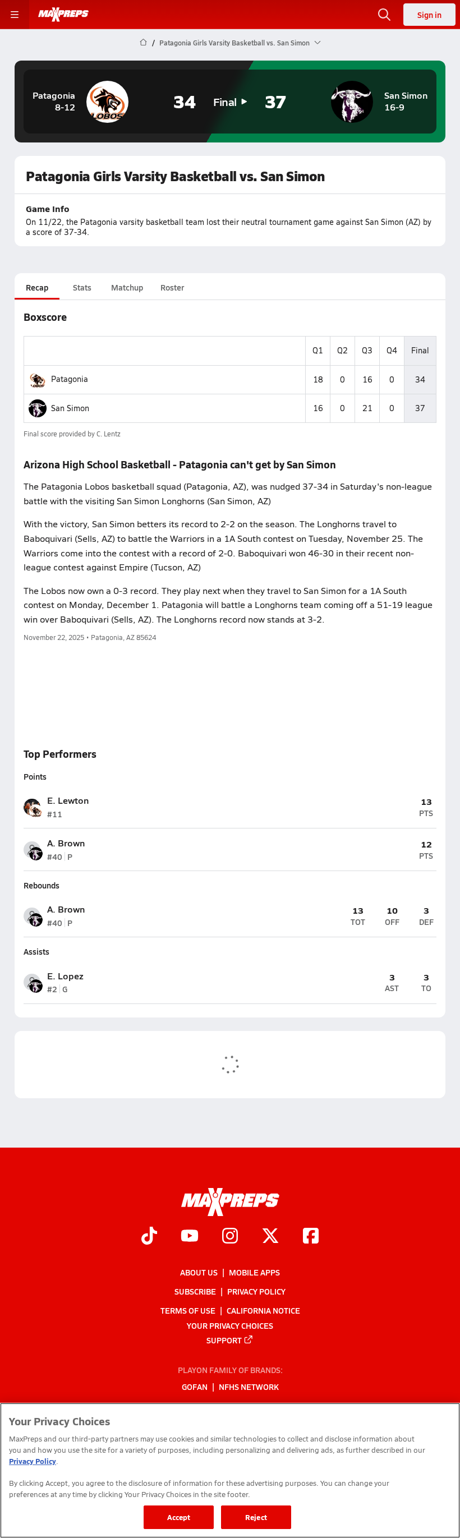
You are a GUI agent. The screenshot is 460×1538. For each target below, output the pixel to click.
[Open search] (384, 14)
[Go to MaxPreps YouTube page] (190, 1237)
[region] (230, 1470)
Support (224, 1339)
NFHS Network (249, 1386)
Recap (37, 287)
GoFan (195, 1386)
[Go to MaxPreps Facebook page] (311, 1237)
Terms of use (187, 1310)
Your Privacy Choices (230, 1325)
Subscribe (195, 1291)
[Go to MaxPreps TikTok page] (149, 1237)
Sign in (429, 14)
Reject (256, 1517)
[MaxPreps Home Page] (143, 43)
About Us (199, 1272)
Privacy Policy (256, 1291)
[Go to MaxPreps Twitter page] (270, 1237)
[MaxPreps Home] (63, 14)
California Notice (263, 1310)
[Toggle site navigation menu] (14, 14)
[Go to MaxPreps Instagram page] (230, 1237)
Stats (82, 287)
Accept (179, 1517)
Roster (172, 287)
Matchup (127, 287)
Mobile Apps (254, 1272)
